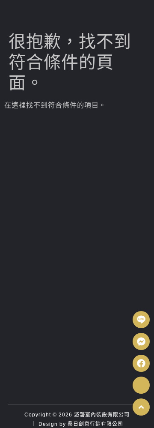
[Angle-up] (141, 407)
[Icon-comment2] (141, 385)
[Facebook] (141, 363)
